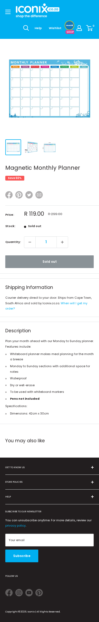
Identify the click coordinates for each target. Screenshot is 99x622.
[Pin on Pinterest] (19, 195)
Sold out (50, 261)
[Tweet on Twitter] (29, 195)
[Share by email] (39, 195)
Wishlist (55, 28)
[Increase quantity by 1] (62, 242)
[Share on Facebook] (9, 195)
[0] (90, 28)
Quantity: (13, 242)
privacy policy (15, 525)
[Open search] (26, 28)
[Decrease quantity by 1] (29, 242)
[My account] (79, 28)
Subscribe (21, 556)
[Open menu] (8, 12)
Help (38, 28)
